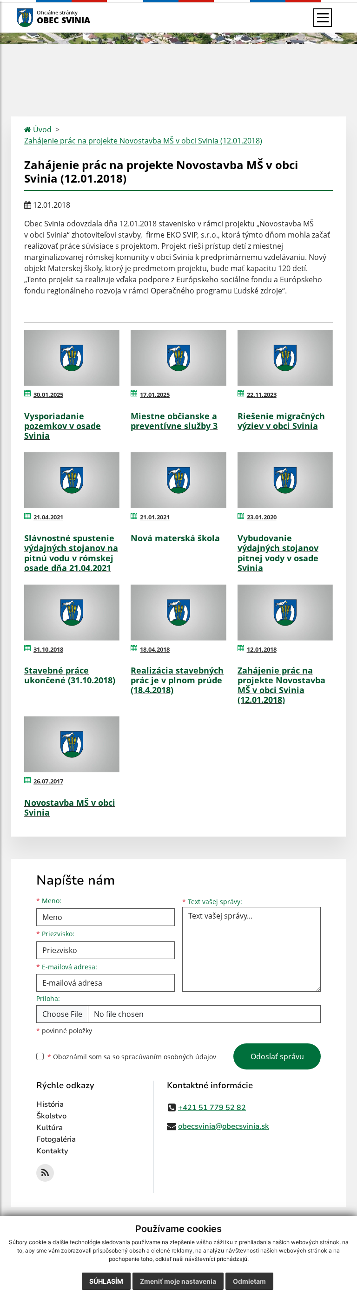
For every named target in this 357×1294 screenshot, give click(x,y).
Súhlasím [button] (106, 1281)
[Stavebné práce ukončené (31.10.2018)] (71, 612)
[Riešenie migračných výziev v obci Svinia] (285, 358)
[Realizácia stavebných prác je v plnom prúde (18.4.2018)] (178, 612)
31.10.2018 (48, 649)
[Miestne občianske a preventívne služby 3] (178, 358)
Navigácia (39, 17)
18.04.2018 (155, 649)
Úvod (41, 129)
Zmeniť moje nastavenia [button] (178, 1281)
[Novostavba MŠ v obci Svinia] (71, 744)
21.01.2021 (155, 517)
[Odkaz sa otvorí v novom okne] (45, 1173)
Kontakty (52, 1151)
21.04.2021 (48, 517)
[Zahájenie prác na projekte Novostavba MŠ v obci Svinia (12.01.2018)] (285, 612)
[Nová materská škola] (178, 480)
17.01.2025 (155, 394)
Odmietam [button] (249, 1281)
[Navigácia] (322, 17)
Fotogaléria (56, 1139)
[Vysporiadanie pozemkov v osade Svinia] (71, 358)
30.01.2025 (48, 394)
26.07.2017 (48, 781)
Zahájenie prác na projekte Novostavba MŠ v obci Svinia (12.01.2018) (143, 141)
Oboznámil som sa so (131, 1056)
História (50, 1104)
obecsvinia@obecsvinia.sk (223, 1126)
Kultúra (49, 1128)
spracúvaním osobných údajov (168, 1056)
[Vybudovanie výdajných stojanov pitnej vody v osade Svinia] (285, 480)
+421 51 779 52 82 (212, 1108)
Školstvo (51, 1116)
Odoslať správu (277, 1056)
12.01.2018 (262, 649)
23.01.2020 (262, 517)
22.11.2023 (262, 394)
